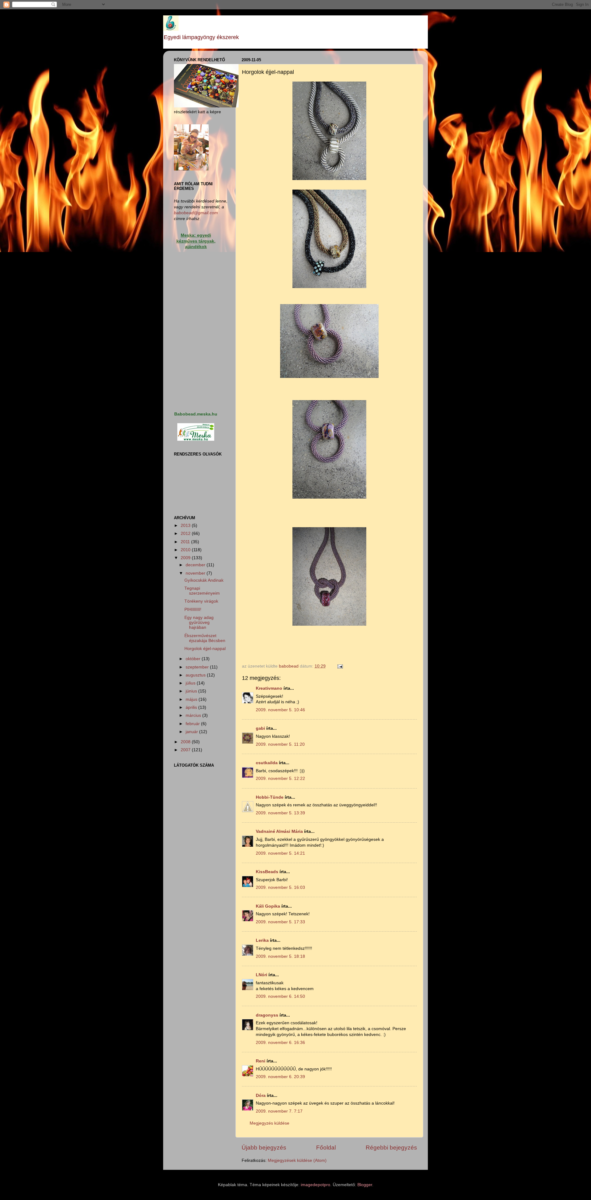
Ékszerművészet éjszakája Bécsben (204, 638)
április (192, 707)
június (192, 691)
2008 (186, 742)
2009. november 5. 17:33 (280, 922)
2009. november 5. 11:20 (280, 744)
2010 (186, 550)
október (194, 658)
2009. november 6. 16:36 (280, 1042)
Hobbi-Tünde (269, 797)
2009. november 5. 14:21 (280, 853)
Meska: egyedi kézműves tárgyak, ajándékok (195, 241)
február (193, 723)
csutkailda (267, 763)
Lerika (262, 940)
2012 (186, 533)
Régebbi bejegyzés (391, 1147)
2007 (186, 750)
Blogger (364, 1184)
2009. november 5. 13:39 (280, 813)
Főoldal (326, 1147)
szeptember (198, 667)
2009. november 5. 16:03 (280, 887)
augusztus (196, 675)
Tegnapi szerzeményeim (202, 591)
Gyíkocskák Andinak (203, 580)
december (196, 565)
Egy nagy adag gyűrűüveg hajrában (199, 622)
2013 (186, 525)
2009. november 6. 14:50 (280, 996)
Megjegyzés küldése (269, 1123)
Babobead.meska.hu (195, 414)
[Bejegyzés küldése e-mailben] (339, 666)
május (192, 699)
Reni (260, 1061)
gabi (260, 728)
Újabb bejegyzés (264, 1147)
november (196, 573)
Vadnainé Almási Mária (279, 831)
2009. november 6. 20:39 (280, 1076)
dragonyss (267, 1015)
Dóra (261, 1095)
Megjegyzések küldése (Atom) (297, 1160)
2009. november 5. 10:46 (280, 710)
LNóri (261, 975)
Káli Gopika (268, 906)
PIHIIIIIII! (192, 609)
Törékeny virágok (201, 601)
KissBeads (267, 871)
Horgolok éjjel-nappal (205, 648)
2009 (186, 558)
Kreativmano (269, 688)
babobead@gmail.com (196, 213)
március (194, 715)
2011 (186, 542)
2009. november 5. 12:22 (280, 778)
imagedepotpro (315, 1184)
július (191, 683)
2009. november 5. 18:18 (280, 956)
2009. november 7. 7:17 (279, 1111)
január (192, 731)
